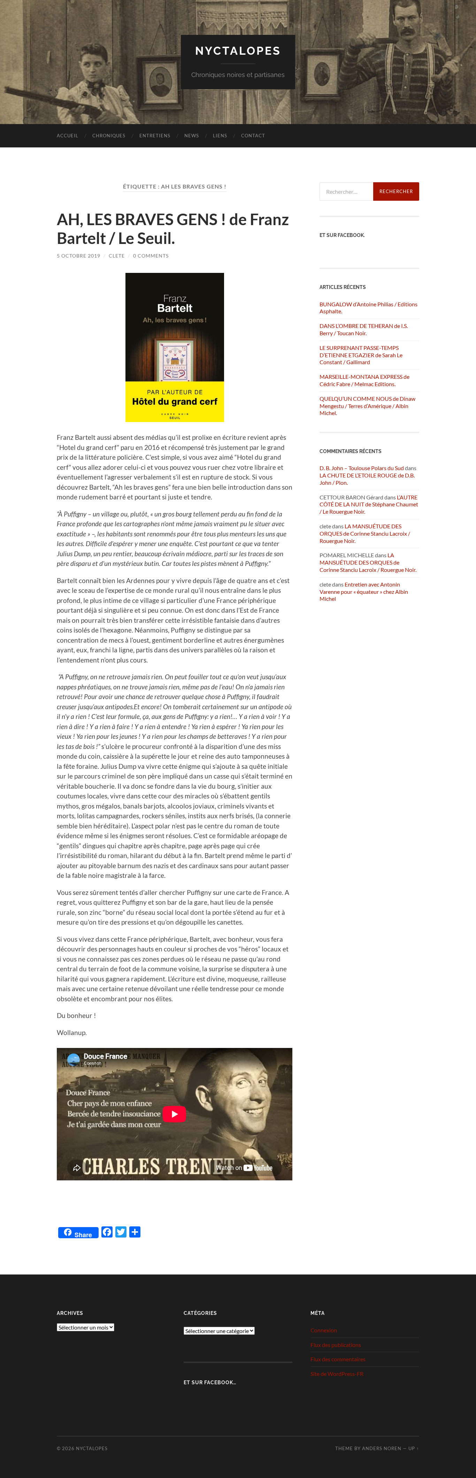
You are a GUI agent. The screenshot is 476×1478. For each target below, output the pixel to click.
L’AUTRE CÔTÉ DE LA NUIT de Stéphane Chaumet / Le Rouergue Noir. (369, 504)
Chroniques (108, 135)
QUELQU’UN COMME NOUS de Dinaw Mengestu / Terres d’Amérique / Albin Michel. (367, 405)
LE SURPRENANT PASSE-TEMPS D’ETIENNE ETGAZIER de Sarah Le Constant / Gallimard (361, 355)
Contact (253, 135)
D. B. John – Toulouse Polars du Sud (362, 468)
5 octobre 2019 (78, 256)
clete (117, 256)
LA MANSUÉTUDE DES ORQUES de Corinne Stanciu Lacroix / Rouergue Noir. (365, 533)
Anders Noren (381, 1448)
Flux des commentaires (338, 1359)
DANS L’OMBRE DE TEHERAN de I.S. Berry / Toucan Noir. (364, 329)
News (191, 135)
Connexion (323, 1330)
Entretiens (154, 135)
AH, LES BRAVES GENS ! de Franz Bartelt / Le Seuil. (173, 228)
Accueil (67, 135)
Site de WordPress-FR (336, 1373)
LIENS (220, 135)
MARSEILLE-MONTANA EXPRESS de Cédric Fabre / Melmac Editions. (364, 380)
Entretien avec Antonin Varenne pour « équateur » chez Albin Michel (364, 591)
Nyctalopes (238, 50)
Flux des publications (335, 1344)
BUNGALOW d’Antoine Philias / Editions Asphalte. (368, 308)
